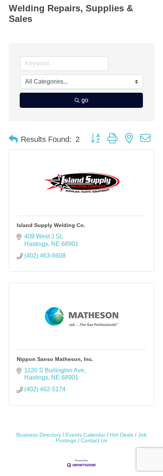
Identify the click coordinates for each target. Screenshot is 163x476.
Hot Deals (121, 435)
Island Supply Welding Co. (51, 225)
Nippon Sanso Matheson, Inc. (55, 359)
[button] (13, 139)
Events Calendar (85, 435)
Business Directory (38, 435)
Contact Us (94, 440)
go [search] (85, 100)
